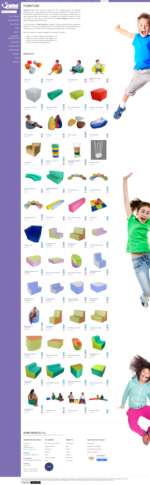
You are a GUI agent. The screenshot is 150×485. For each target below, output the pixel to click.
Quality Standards (50, 446)
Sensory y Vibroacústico (13, 37)
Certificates (48, 449)
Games (16, 32)
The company (14, 16)
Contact (15, 54)
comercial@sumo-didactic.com (68, 1)
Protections (14, 46)
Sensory (68, 452)
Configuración (25, 482)
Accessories (14, 50)
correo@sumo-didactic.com (31, 455)
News (17, 58)
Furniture (15, 42)
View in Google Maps (30, 449)
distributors (96, 1)
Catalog (16, 62)
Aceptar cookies (35, 482)
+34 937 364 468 (80, 1)
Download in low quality (94, 446)
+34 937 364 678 (32, 471)
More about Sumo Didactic (52, 443)
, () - (48, 1)
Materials (47, 452)
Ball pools (14, 24)
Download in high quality (94, 449)
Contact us (104, 1)
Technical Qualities (50, 457)
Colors (46, 455)
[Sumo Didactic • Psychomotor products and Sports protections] (10, 5)
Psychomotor (13, 20)
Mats (17, 28)
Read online (90, 443)
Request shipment (92, 452)
